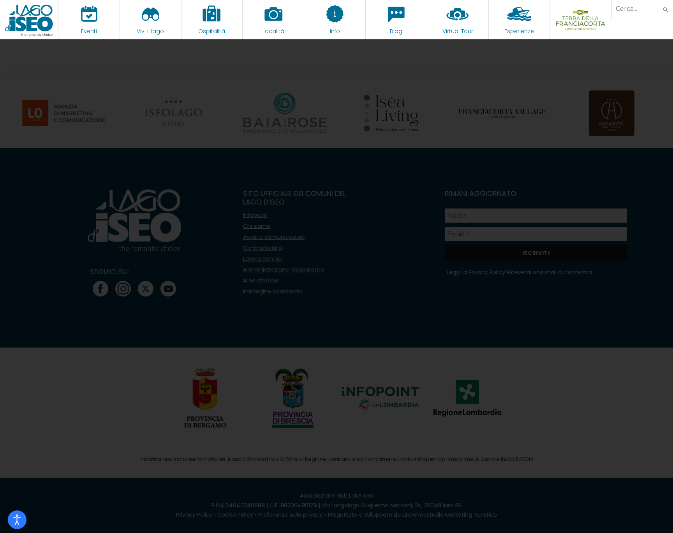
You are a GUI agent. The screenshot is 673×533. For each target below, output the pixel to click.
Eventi (89, 31)
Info (335, 31)
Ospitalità (211, 31)
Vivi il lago (150, 31)
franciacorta (581, 31)
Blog (396, 31)
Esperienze (519, 31)
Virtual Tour (457, 31)
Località (273, 31)
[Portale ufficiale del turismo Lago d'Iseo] (29, 19)
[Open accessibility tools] (17, 519)
